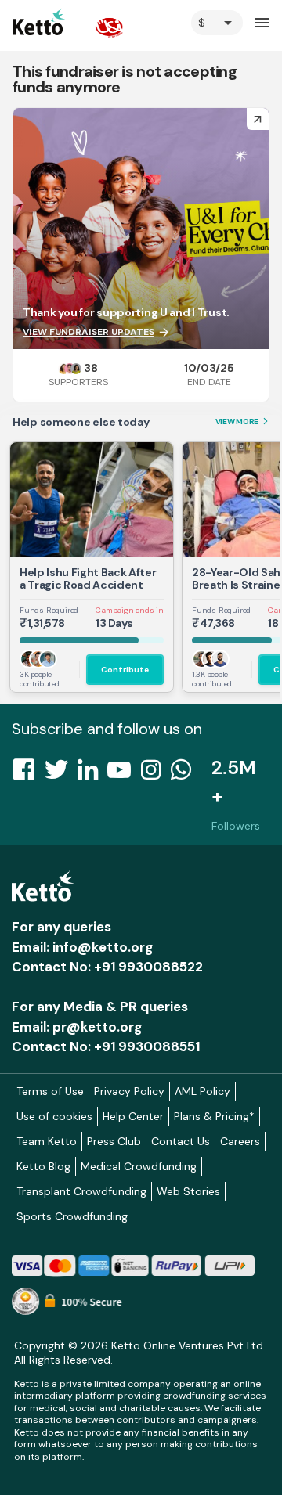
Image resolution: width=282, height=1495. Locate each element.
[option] (217, 22)
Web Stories (188, 1191)
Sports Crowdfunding (72, 1216)
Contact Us (180, 1141)
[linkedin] (92, 774)
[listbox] (217, 22)
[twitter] (61, 774)
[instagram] (155, 774)
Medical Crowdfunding (139, 1166)
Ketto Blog (43, 1166)
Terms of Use (50, 1091)
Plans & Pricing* (214, 1116)
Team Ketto (46, 1141)
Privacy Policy (129, 1091)
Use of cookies (54, 1116)
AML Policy (202, 1091)
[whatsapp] (186, 774)
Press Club (114, 1141)
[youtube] (123, 774)
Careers (240, 1141)
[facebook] (28, 774)
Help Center (133, 1116)
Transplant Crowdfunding (81, 1191)
